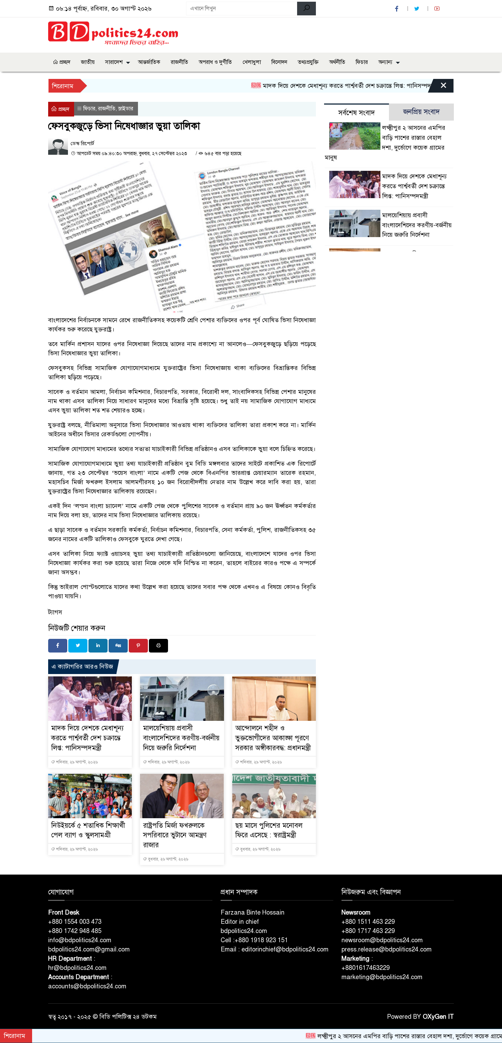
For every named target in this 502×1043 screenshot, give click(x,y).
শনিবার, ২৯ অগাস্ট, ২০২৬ (76, 762)
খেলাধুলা (251, 62)
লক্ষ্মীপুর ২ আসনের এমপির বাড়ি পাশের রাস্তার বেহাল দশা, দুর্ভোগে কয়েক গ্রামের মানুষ (389, 1036)
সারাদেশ (114, 62)
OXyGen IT (438, 1016)
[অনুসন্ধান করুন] (306, 8)
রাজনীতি (179, 62)
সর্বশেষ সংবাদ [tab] (356, 113)
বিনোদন (279, 62)
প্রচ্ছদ (64, 62)
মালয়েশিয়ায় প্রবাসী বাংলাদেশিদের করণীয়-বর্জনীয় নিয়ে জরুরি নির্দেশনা (181, 738)
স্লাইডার (125, 108)
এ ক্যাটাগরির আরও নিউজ (82, 666)
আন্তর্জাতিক (149, 62)
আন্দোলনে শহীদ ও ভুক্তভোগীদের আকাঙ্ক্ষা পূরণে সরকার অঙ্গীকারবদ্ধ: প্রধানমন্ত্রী (273, 738)
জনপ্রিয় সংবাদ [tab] (421, 112)
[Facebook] (57, 646)
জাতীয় (88, 62)
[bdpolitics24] (113, 34)
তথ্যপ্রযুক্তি (308, 62)
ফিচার (362, 62)
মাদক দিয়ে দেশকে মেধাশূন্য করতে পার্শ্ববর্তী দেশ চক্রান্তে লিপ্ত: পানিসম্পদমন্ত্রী (321, 86)
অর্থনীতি (337, 62)
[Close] (437, 87)
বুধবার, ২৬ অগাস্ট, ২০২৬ (167, 859)
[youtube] (438, 9)
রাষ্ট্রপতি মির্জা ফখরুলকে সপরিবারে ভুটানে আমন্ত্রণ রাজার (175, 835)
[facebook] (397, 9)
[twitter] (418, 9)
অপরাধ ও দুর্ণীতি (215, 62)
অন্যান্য (385, 62)
